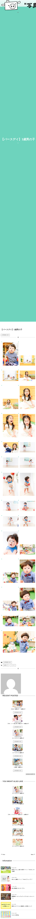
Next (32, 854)
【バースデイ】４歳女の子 (18, 825)
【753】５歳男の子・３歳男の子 (18, 709)
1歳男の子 (6, 665)
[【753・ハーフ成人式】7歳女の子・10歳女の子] (18, 718)
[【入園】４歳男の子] (18, 762)
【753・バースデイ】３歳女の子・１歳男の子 (18, 814)
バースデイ (12, 665)
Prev (4, 854)
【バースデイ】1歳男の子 (18, 752)
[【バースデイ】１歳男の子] (18, 732)
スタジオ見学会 (15, 915)
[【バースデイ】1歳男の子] (18, 747)
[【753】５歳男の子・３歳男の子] (18, 703)
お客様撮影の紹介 (5, 334)
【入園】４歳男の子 (18, 767)
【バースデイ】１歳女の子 (18, 846)
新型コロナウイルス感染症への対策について (22, 906)
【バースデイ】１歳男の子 (18, 738)
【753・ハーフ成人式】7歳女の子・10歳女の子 (18, 723)
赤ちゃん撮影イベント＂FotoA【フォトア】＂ (22, 879)
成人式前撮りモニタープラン (18, 888)
